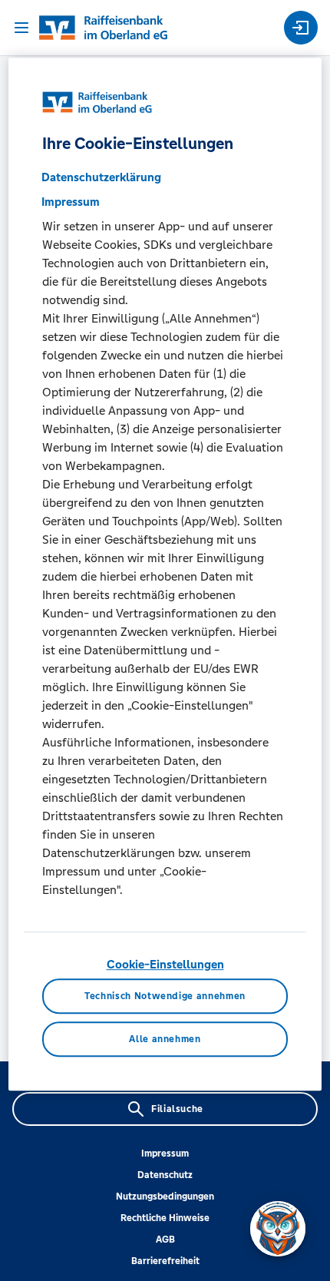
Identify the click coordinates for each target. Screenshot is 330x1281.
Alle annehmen (164, 1039)
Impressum (165, 1153)
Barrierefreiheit (165, 1261)
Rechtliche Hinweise (165, 1218)
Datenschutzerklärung (101, 177)
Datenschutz (165, 1175)
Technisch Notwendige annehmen (165, 996)
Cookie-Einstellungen (165, 964)
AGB (165, 1239)
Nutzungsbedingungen (165, 1196)
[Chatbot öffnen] (277, 1228)
